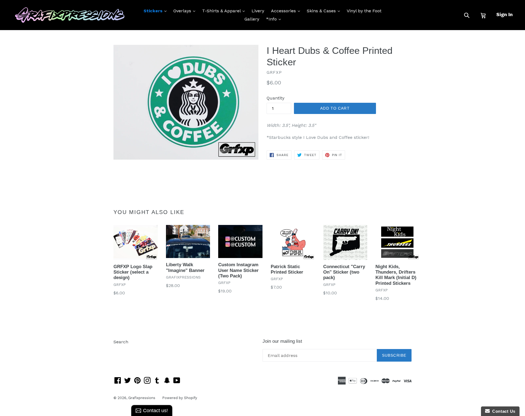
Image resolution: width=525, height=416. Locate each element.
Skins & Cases (325, 10)
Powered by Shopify (179, 398)
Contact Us (502, 411)
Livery (258, 10)
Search (120, 341)
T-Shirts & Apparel (224, 10)
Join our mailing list (282, 341)
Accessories (287, 10)
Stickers (156, 10)
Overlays (185, 10)
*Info (275, 19)
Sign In (504, 14)
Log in (119, 350)
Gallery (251, 19)
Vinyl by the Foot (364, 10)
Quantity (275, 98)
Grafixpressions (141, 398)
